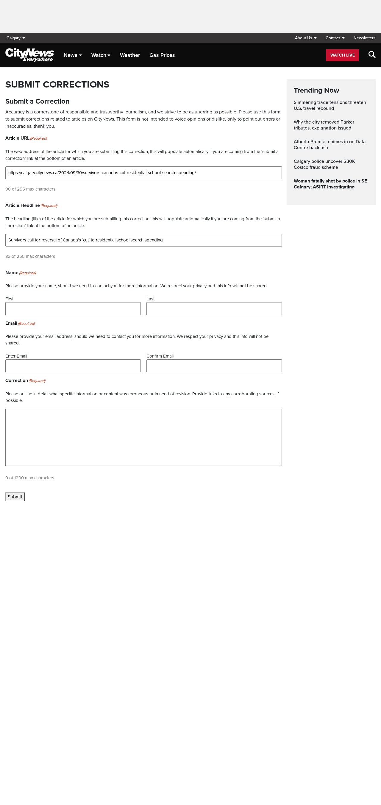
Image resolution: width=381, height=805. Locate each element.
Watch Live (342, 55)
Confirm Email (160, 356)
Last (150, 299)
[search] (372, 55)
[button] (305, 38)
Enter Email (16, 356)
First (9, 299)
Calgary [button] (14, 37)
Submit (15, 497)
